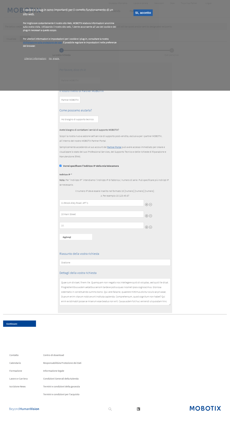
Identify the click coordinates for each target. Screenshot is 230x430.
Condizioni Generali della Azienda (61, 378)
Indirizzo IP (64, 174)
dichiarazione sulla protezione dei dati (42, 42)
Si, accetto (143, 12)
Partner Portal (114, 147)
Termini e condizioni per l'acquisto (61, 394)
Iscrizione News (17, 386)
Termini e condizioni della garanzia (61, 386)
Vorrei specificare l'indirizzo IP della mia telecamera (91, 165)
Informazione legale (53, 370)
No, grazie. (54, 58)
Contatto (14, 355)
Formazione (15, 370)
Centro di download (53, 355)
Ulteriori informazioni (35, 58)
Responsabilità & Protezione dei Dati (62, 362)
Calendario (15, 362)
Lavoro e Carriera (18, 378)
